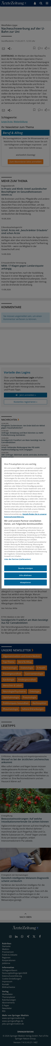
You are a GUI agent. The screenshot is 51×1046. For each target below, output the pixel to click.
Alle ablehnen (25, 575)
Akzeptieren (25, 582)
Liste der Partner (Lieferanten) (17, 559)
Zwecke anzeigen (25, 568)
